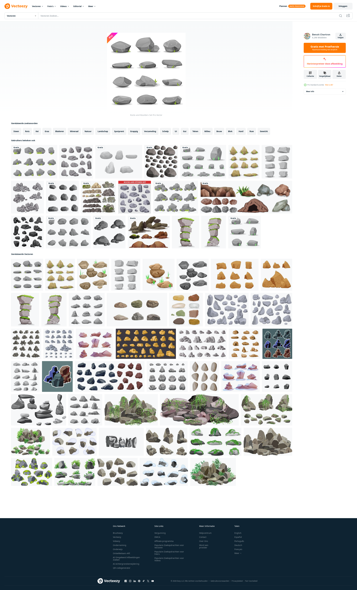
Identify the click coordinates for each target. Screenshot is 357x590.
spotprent (119, 131)
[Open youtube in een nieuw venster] (152, 581)
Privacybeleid (237, 581)
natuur (88, 131)
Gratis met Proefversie (325, 48)
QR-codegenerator (121, 568)
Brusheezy (118, 533)
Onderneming (119, 545)
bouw (219, 131)
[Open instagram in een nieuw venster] (130, 581)
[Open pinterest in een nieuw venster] (139, 581)
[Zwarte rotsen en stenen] (27, 232)
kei (37, 131)
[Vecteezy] (15, 6)
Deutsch (238, 545)
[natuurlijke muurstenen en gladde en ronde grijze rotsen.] (161, 162)
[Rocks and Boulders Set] (27, 275)
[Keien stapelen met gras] (185, 232)
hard (241, 131)
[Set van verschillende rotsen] (98, 197)
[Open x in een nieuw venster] (148, 581)
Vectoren (36, 6)
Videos (63, 6)
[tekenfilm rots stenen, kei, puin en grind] (26, 344)
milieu (207, 131)
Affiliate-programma (164, 541)
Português (239, 541)
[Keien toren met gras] (213, 232)
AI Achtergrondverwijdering (126, 563)
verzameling (150, 131)
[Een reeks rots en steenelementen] (149, 232)
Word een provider (203, 546)
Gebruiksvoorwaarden (220, 581)
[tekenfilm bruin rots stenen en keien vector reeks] (244, 344)
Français (238, 549)
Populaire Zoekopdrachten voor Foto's (169, 552)
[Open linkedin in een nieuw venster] (135, 581)
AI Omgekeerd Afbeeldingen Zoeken (126, 558)
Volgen (341, 37)
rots (27, 131)
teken (195, 131)
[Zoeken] (340, 15)
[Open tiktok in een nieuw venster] (144, 581)
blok (230, 131)
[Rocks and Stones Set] (204, 376)
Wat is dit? (329, 85)
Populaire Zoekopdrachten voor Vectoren (169, 546)
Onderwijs (118, 549)
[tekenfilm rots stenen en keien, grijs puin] (85, 410)
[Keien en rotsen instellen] (277, 162)
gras (47, 131)
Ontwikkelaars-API (121, 553)
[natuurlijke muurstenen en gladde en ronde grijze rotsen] (109, 232)
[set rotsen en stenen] (118, 162)
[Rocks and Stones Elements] (76, 162)
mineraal (74, 131)
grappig (134, 131)
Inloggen (343, 6)
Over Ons (203, 541)
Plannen (283, 6)
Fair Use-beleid (251, 581)
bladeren (59, 131)
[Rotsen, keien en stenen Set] (186, 309)
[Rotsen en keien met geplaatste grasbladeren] (244, 162)
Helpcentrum (205, 533)
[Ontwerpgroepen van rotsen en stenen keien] (27, 197)
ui (176, 131)
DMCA (157, 537)
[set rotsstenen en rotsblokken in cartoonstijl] (34, 162)
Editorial (77, 6)
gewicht (264, 131)
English (237, 533)
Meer (90, 6)
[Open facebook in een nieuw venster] (126, 581)
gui (184, 131)
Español (238, 537)
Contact (202, 537)
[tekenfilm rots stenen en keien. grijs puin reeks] (25, 376)
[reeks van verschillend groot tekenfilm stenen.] (137, 309)
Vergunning (160, 533)
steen (16, 131)
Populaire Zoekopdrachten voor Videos (169, 559)
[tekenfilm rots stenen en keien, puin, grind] (109, 376)
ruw (252, 131)
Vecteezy (117, 537)
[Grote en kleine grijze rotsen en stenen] (134, 197)
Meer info (310, 91)
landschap (103, 131)
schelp (165, 131)
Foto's (50, 6)
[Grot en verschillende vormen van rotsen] (246, 197)
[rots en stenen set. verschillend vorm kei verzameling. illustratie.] (277, 344)
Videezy (116, 541)
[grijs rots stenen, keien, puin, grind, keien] (87, 309)
